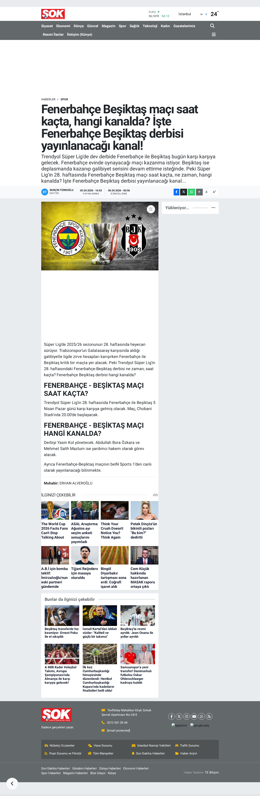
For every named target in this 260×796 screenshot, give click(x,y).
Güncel (92, 26)
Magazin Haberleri (75, 773)
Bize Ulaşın (97, 773)
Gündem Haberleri (84, 768)
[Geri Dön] (12, 784)
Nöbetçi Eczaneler (62, 745)
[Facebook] (171, 716)
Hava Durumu (103, 745)
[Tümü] (213, 208)
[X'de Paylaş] (183, 192)
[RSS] (209, 716)
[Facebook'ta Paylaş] (176, 192)
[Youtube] (194, 716)
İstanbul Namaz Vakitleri (154, 745)
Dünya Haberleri (110, 768)
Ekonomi (63, 26)
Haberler (48, 99)
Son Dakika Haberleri (150, 753)
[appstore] (179, 725)
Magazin (108, 26)
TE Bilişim (212, 772)
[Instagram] (186, 716)
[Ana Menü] (213, 34)
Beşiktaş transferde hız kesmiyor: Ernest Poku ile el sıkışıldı (62, 633)
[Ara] (212, 26)
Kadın (165, 26)
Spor (122, 26)
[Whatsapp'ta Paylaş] (191, 192)
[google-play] (199, 725)
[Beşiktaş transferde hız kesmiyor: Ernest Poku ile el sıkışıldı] (62, 615)
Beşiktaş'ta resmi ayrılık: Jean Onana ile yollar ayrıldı (136, 633)
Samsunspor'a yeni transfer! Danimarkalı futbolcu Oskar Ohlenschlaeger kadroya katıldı (136, 675)
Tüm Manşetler (103, 753)
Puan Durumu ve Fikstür (65, 753)
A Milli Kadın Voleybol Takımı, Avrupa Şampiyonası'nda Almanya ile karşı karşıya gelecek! (60, 675)
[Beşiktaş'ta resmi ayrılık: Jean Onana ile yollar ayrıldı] (137, 615)
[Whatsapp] (201, 716)
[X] (179, 716)
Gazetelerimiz (184, 26)
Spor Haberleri (51, 773)
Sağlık (134, 26)
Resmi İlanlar (53, 34)
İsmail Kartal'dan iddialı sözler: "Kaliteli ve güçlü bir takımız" (100, 633)
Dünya (79, 26)
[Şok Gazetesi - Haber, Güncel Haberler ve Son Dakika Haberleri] (53, 14)
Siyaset (47, 26)
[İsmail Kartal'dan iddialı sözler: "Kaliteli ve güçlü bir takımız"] (100, 615)
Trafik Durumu (189, 745)
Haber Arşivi (188, 753)
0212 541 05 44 (117, 722)
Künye (112, 773)
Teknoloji (150, 26)
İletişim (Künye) (79, 34)
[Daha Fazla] (199, 192)
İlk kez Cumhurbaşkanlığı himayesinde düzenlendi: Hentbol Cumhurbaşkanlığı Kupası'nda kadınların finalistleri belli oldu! (98, 678)
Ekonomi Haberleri (136, 768)
